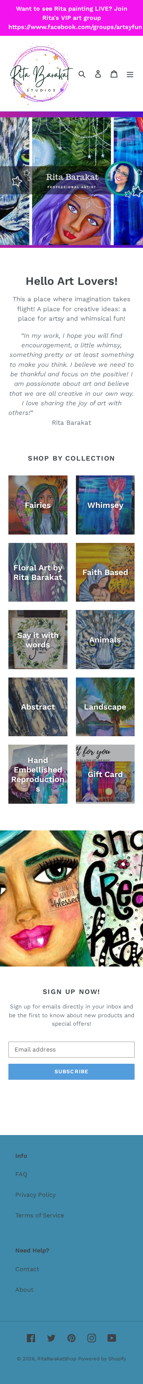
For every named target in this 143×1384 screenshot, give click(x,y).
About (24, 1289)
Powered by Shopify (102, 1359)
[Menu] (130, 73)
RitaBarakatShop (56, 1359)
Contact (27, 1269)
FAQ (21, 1174)
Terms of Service (39, 1215)
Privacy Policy (35, 1194)
